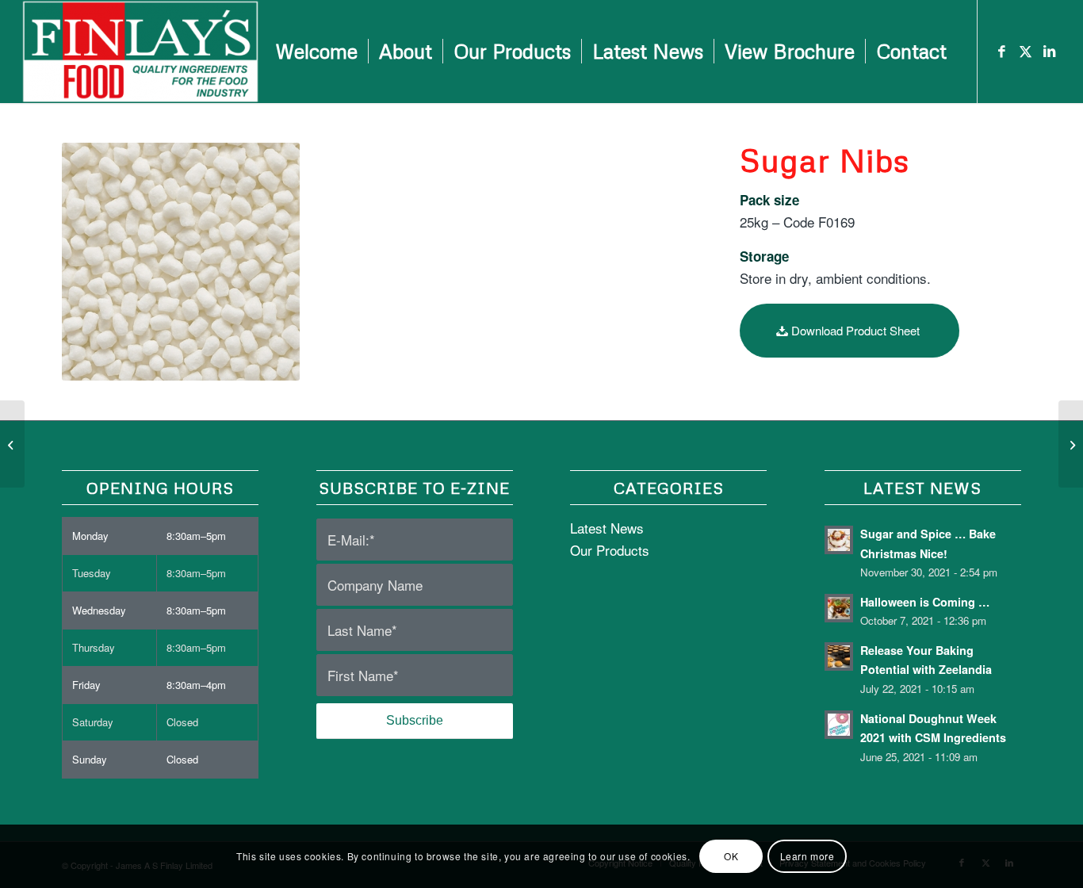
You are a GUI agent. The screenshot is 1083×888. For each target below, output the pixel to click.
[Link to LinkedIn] (1050, 51)
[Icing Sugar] (1070, 444)
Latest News (607, 528)
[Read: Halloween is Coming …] (839, 608)
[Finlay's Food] (140, 51)
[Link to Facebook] (1002, 51)
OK (731, 856)
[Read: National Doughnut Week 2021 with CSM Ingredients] (839, 724)
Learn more (807, 856)
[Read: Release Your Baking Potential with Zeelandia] (839, 656)
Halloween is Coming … (924, 602)
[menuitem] (316, 51)
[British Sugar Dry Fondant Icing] (12, 444)
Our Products (609, 550)
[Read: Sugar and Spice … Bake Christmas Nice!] (839, 540)
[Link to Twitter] (1026, 51)
